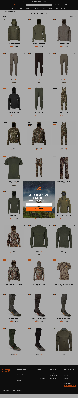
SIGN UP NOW (39, 209)
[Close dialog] (53, 182)
